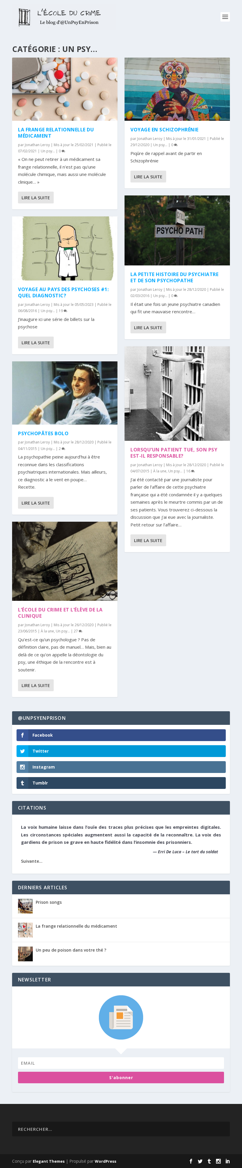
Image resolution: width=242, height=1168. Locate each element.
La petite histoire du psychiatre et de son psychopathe (174, 277)
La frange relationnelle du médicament (56, 132)
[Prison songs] (25, 906)
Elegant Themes (49, 1161)
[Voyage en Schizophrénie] (177, 89)
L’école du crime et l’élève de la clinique (60, 612)
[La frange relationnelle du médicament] (64, 89)
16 (188, 471)
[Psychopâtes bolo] (64, 393)
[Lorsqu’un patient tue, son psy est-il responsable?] (177, 393)
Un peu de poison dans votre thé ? (71, 950)
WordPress (105, 1161)
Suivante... (31, 861)
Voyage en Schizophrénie (164, 129)
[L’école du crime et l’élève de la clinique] (64, 561)
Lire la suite (36, 197)
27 (76, 631)
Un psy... (48, 151)
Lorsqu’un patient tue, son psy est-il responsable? (173, 452)
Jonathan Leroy (37, 144)
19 (61, 310)
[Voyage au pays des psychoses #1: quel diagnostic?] (64, 248)
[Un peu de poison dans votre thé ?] (25, 954)
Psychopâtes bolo (43, 433)
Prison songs (49, 902)
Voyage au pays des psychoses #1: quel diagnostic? (63, 292)
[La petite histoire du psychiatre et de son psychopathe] (177, 230)
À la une (47, 631)
